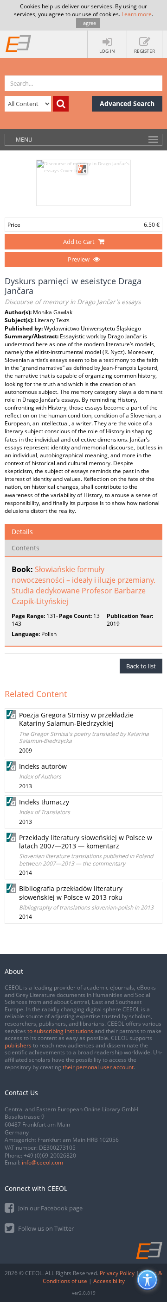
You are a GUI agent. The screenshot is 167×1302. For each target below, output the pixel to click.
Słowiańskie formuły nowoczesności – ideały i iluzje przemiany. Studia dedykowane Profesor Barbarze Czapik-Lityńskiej (83, 585)
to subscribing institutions (60, 1031)
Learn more (137, 14)
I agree (88, 22)
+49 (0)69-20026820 (50, 1155)
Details (22, 531)
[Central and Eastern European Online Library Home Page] (18, 43)
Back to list (141, 666)
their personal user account (98, 1067)
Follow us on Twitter (45, 1228)
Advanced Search (127, 103)
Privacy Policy (117, 1273)
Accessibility (109, 1281)
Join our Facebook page (50, 1208)
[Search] (61, 104)
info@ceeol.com (42, 1162)
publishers (18, 1045)
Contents (25, 547)
